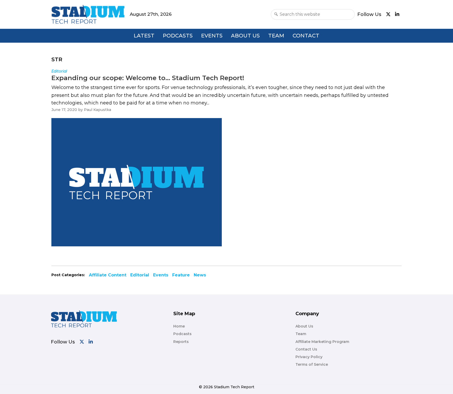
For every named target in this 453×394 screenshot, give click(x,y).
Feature (181, 275)
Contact (306, 35)
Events (212, 35)
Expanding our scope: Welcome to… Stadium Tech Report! (147, 78)
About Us (245, 35)
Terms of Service (311, 364)
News (200, 275)
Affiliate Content (107, 275)
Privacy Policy (308, 356)
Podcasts (178, 35)
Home (179, 326)
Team (276, 35)
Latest (144, 35)
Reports (181, 341)
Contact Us (306, 349)
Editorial (139, 275)
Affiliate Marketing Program (322, 341)
